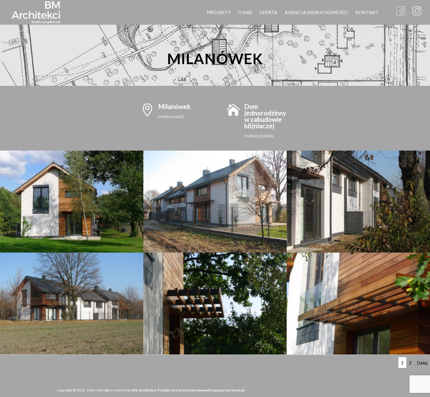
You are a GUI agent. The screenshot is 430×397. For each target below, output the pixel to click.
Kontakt (367, 12)
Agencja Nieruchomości (316, 12)
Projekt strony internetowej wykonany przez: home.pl (201, 390)
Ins (416, 11)
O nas (245, 12)
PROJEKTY (219, 12)
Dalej (422, 362)
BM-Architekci (144, 390)
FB (400, 11)
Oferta (268, 12)
